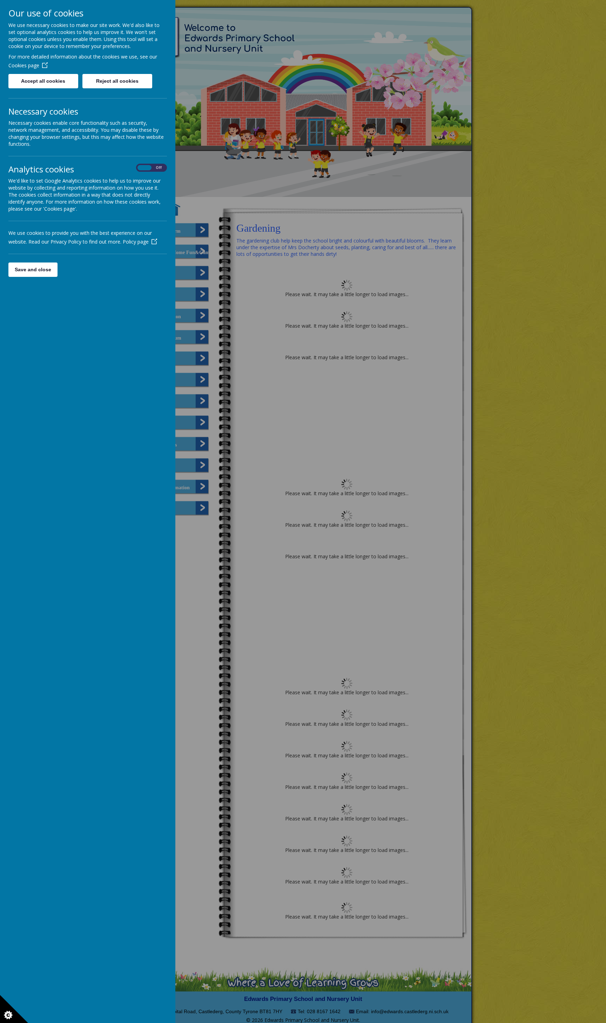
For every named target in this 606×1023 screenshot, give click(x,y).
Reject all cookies (117, 81)
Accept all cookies (43, 81)
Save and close (33, 269)
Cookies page (23, 65)
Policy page (136, 241)
